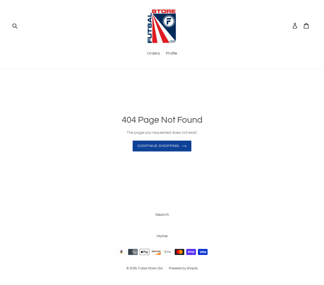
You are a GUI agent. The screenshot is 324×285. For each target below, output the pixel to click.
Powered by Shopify (183, 268)
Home (162, 236)
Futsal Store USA (151, 268)
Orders (153, 53)
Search (162, 215)
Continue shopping (158, 146)
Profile (171, 53)
